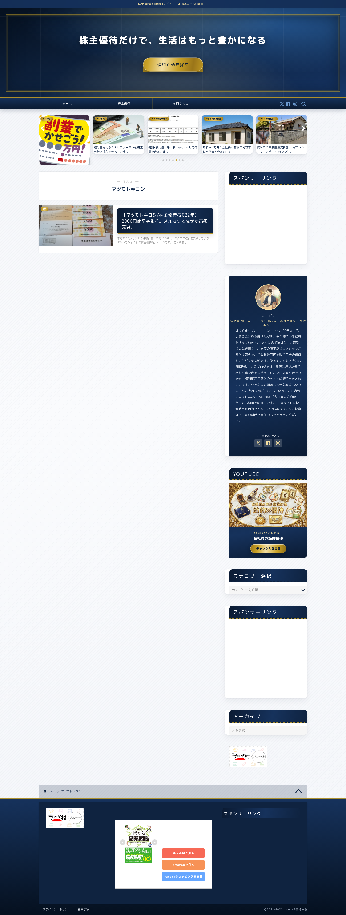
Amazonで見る (183, 865)
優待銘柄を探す (173, 65)
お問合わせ (181, 103)
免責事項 (83, 909)
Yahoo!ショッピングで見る (183, 877)
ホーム (67, 103)
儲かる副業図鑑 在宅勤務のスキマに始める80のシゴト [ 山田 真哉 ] (184, 835)
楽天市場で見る (183, 853)
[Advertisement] (268, 226)
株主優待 (124, 103)
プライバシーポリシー (57, 909)
